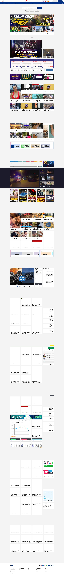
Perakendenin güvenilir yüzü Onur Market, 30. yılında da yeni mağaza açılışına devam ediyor (26, 542)
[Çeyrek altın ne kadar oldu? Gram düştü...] (26, 215)
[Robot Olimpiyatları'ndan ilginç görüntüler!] (45, 315)
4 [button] (19, 286)
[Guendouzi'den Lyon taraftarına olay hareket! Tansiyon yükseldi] (14, 57)
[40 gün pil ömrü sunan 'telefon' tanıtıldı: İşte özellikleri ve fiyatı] (26, 87)
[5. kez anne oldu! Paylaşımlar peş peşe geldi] (37, 323)
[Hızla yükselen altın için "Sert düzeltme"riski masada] (22, 57)
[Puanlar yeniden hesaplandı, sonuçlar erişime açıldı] (37, 135)
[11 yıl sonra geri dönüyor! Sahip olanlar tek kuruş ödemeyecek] (45, 310)
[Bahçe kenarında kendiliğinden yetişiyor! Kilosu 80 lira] (15, 329)
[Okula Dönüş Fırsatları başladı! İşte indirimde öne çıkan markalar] (26, 225)
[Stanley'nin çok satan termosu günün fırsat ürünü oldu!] (26, 243)
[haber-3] (32, 195)
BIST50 (15, 420)
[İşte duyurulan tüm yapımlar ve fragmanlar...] (37, 243)
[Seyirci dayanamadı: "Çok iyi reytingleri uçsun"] (37, 126)
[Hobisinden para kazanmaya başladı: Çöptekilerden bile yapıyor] (26, 547)
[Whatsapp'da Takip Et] (52, 463)
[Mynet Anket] (48, 1)
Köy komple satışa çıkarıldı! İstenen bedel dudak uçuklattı (51, 409)
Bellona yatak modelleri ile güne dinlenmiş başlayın (48, 532)
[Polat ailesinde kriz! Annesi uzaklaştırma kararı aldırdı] (15, 234)
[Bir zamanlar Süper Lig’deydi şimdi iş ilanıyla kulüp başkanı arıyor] (26, 378)
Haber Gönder (51, 565)
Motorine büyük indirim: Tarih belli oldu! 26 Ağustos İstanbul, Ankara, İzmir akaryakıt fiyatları (51, 425)
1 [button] (14, 286)
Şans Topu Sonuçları (49, 498)
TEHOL (22, 444)
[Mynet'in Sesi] (15, 77)
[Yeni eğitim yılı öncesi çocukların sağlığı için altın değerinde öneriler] (26, 135)
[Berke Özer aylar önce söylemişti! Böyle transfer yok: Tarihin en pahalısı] (38, 57)
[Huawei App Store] (12, 573)
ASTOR (33, 446)
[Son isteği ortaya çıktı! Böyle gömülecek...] (34, 57)
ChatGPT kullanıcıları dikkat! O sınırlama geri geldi (50, 326)
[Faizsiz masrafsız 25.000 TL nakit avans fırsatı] (20, 57)
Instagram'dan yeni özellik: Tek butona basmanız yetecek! (51, 320)
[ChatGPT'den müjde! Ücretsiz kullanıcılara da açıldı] (29, 57)
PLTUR (22, 446)
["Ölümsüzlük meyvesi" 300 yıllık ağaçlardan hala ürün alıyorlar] (45, 331)
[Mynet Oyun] (26, 77)
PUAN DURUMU (45, 347)
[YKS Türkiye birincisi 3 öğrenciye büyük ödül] (41, 57)
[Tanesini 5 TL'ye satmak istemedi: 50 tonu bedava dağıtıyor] (37, 87)
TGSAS (11, 444)
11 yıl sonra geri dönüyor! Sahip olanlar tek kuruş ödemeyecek (51, 310)
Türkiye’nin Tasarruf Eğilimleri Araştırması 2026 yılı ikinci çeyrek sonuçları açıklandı (15, 542)
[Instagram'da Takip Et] (47, 463)
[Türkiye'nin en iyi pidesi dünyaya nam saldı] (37, 310)
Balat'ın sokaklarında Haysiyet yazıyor (37, 551)
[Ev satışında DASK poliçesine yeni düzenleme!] (37, 301)
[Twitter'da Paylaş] (49, 507)
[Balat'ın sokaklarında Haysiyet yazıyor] (37, 547)
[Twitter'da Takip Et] (45, 463)
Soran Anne (46, 570)
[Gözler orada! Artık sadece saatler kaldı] (15, 403)
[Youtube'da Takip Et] (50, 463)
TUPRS (33, 445)
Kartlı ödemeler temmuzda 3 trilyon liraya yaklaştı (15, 551)
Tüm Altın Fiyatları (37, 284)
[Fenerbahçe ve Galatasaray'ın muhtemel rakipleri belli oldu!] (10, 57)
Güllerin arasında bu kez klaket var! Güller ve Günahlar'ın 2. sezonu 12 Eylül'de (15, 533)
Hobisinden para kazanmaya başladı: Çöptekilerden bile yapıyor (26, 551)
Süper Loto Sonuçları (49, 496)
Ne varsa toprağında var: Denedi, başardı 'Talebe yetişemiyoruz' (37, 542)
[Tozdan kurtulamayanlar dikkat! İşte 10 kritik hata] (26, 57)
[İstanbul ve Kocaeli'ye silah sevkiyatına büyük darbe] (15, 57)
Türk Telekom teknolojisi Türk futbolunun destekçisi (48, 551)
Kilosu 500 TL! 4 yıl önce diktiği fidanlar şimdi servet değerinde (37, 532)
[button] (41, 1)
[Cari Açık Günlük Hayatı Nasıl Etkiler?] (48, 215)
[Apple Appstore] (12, 571)
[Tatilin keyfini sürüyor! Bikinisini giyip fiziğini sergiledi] (26, 509)
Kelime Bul (46, 569)
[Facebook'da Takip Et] (44, 463)
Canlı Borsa (37, 569)
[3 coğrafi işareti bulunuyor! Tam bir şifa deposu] (15, 319)
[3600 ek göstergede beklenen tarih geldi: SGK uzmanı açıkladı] (27, 57)
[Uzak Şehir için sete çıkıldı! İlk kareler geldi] (15, 481)
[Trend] (43, 1)
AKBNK (33, 443)
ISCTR (33, 444)
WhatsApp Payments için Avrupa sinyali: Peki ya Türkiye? (26, 532)
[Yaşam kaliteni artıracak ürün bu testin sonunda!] (26, 126)
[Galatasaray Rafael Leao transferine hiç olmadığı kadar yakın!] (26, 48)
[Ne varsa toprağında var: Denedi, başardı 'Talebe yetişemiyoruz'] (37, 537)
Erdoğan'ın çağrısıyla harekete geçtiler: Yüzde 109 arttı (51, 414)
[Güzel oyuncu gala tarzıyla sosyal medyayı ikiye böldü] (15, 220)
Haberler (20, 569)
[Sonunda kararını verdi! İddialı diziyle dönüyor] (37, 500)
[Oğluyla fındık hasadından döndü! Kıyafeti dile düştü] (15, 305)
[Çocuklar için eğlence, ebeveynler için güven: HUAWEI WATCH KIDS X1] (48, 87)
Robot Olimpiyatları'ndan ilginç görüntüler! (51, 315)
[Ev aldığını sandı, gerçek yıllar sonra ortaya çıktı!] (37, 234)
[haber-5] (50, 195)
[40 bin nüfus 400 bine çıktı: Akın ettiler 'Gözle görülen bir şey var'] (37, 57)
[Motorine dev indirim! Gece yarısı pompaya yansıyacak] (26, 399)
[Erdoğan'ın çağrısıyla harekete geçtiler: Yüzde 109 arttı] (45, 414)
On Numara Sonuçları (49, 500)
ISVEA (11, 446)
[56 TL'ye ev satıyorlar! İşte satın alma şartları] (37, 215)
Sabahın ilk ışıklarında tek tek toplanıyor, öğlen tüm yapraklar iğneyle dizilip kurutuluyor (51, 430)
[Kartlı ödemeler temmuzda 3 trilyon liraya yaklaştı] (15, 547)
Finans (19, 570)
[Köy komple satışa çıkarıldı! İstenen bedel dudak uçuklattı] (45, 409)
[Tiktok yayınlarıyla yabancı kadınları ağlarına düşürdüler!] (37, 225)
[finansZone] (48, 163)
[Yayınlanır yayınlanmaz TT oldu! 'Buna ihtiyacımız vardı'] (15, 491)
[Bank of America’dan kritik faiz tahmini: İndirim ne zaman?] (24, 57)
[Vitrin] (44, 1)
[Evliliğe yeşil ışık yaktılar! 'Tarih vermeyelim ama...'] (26, 491)
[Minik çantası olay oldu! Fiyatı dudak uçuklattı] (37, 486)
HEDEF (22, 445)
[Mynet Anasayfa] (3, 1)
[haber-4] (41, 195)
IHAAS (22, 443)
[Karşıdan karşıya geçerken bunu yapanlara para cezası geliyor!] (15, 135)
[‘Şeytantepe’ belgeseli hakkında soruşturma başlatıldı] (18, 57)
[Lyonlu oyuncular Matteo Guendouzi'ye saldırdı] (11, 57)
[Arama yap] (51, 1)
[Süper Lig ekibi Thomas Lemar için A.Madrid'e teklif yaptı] (15, 368)
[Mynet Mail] (62, 3)
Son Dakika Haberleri (21, 568)
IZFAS (11, 445)
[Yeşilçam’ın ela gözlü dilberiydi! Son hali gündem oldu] (15, 467)
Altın (29, 420)
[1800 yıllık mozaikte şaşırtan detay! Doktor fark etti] (48, 130)
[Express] (47, 1)
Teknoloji (29, 568)
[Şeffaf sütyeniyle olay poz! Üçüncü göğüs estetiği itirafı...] (15, 91)
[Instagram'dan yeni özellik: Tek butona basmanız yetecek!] (45, 321)
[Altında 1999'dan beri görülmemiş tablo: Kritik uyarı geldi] (26, 319)
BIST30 (19, 420)
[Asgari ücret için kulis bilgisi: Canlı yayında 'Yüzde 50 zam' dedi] (39, 57)
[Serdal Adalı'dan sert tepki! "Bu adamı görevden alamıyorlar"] (19, 57)
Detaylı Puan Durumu (51, 364)
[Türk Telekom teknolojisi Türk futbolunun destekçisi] (49, 547)
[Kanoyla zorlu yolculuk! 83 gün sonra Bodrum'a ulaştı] (13, 57)
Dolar (22, 420)
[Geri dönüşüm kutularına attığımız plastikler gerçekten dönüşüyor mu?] (26, 301)
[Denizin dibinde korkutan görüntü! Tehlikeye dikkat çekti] (37, 96)
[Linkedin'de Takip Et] (49, 463)
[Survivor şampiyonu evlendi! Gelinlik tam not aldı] (15, 504)
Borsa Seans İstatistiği (38, 568)
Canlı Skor (52, 345)
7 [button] (24, 286)
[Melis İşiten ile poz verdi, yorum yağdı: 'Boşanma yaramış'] (48, 238)
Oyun (45, 568)
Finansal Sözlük (38, 570)
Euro (25, 420)
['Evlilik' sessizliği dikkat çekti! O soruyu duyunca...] (37, 509)
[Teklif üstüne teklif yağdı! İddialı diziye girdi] (37, 463)
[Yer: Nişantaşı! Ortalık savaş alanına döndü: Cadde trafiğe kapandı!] (23, 57)
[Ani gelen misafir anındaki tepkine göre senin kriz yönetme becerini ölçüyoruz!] (26, 234)
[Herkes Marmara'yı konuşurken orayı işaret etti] (32, 57)
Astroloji (28, 570)
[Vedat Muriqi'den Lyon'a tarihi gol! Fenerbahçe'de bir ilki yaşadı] (12, 57)
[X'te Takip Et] (39, 565)
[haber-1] (14, 195)
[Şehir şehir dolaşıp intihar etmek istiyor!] (15, 243)
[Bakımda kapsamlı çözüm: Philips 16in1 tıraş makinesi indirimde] (26, 310)
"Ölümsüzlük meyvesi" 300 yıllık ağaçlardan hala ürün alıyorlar (51, 331)
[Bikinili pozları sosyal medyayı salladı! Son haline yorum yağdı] (26, 500)
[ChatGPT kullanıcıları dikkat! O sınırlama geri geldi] (45, 326)
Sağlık (28, 569)
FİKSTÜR (51, 347)
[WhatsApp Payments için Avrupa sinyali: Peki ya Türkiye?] (26, 528)
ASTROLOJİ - (39, 75)
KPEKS (11, 443)
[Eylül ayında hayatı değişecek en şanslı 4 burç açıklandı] (15, 126)
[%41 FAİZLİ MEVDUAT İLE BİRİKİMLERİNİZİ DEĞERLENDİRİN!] (28, 57)
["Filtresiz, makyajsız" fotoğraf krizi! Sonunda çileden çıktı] (26, 463)
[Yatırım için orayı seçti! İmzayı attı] (37, 472)
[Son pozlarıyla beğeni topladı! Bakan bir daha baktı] (26, 481)
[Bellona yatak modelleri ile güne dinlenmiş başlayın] (49, 528)
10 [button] (29, 286)
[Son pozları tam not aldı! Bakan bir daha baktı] (26, 472)
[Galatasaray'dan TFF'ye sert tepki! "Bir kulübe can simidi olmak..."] (26, 368)
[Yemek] (46, 1)
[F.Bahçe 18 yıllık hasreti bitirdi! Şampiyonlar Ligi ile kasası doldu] (26, 350)
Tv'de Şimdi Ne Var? (46, 476)
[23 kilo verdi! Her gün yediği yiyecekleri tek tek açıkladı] (31, 57)
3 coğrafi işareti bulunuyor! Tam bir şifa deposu (51, 419)
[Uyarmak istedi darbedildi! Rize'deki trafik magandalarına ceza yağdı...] (25, 57)
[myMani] (26, 1)
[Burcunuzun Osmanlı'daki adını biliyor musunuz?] (48, 225)
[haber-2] (23, 195)
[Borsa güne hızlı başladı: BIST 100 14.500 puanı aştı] (26, 329)
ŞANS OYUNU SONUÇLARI (47, 489)
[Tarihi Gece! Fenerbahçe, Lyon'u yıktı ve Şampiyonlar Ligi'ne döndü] (37, 359)
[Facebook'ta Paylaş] (47, 507)
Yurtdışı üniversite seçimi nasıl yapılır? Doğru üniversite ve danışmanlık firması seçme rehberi (48, 542)
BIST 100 (13, 421)
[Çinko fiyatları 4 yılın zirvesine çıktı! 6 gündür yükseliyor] (35, 57)
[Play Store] (12, 569)
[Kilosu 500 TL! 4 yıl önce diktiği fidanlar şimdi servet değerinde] (37, 528)
